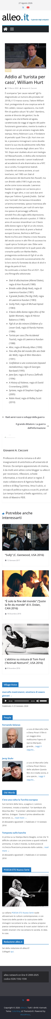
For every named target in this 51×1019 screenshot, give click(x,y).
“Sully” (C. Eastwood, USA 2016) (24, 555)
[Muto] (37, 701)
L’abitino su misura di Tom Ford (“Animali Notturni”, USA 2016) (25, 661)
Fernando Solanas (11, 724)
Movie (8, 70)
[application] (25, 701)
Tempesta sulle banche (14, 832)
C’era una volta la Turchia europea (20, 799)
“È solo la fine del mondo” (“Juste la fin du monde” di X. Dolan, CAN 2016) (25, 604)
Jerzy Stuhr (7, 758)
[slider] (43, 700)
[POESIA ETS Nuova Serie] (25, 876)
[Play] (5, 701)
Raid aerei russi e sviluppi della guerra (24, 417)
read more (21, 817)
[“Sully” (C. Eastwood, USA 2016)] (25, 525)
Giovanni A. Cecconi (29, 88)
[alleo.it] (5, 29)
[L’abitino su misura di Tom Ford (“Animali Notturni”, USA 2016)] (25, 625)
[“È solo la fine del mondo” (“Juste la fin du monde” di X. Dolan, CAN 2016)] (25, 572)
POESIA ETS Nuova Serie (23, 912)
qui (12, 951)
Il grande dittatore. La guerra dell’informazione (31, 426)
